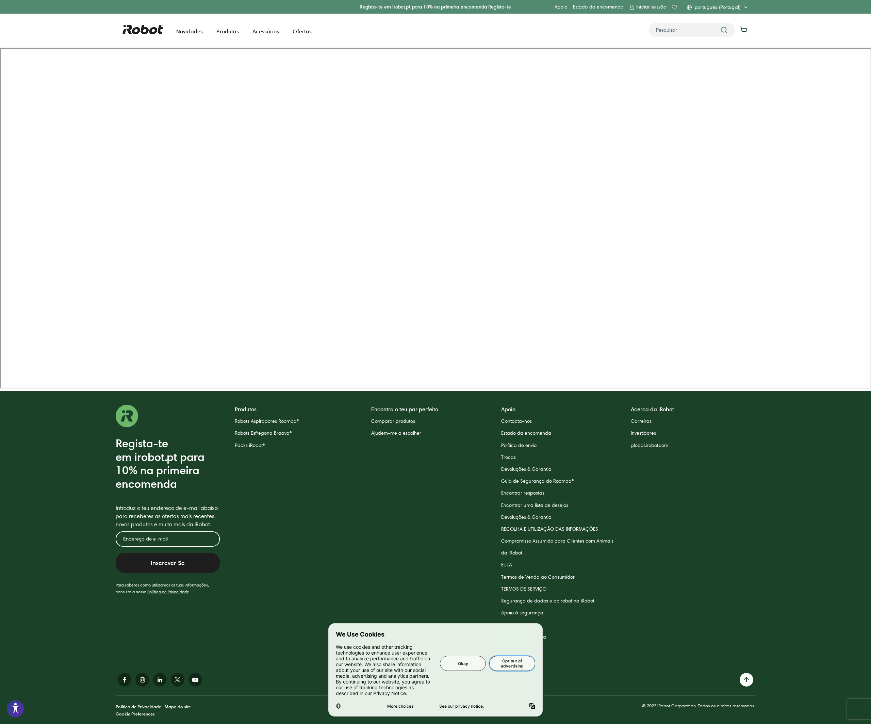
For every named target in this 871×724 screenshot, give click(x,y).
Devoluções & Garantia (526, 469)
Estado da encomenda (598, 7)
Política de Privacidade (168, 591)
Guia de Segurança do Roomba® (537, 481)
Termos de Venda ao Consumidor (538, 577)
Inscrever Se (168, 563)
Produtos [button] (227, 31)
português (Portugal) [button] (717, 7)
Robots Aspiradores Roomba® (267, 421)
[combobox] (691, 30)
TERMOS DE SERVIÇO (523, 589)
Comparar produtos (393, 421)
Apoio (561, 7)
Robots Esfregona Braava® (263, 433)
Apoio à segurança (522, 613)
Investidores (643, 433)
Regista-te (499, 7)
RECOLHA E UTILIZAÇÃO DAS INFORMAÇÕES (549, 529)
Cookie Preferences (135, 714)
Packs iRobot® (250, 445)
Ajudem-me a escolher (396, 433)
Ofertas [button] (302, 31)
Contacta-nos (516, 421)
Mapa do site (178, 706)
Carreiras (641, 421)
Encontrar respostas (522, 493)
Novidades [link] (189, 31)
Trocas (508, 457)
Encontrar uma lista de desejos (534, 505)
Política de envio (519, 445)
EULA (506, 565)
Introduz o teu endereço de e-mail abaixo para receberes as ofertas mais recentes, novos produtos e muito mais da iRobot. (167, 516)
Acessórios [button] (265, 31)
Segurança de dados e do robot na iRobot (547, 601)
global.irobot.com (649, 445)
